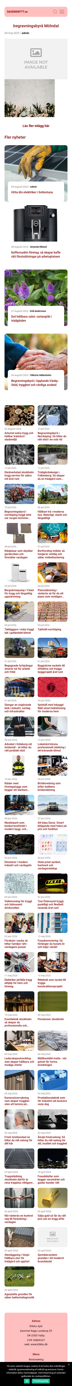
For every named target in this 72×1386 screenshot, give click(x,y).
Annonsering (36, 1359)
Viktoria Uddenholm (40, 375)
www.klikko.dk (39, 1344)
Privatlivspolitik (40, 1381)
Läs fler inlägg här (36, 126)
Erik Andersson (38, 311)
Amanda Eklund (38, 246)
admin (25, 33)
